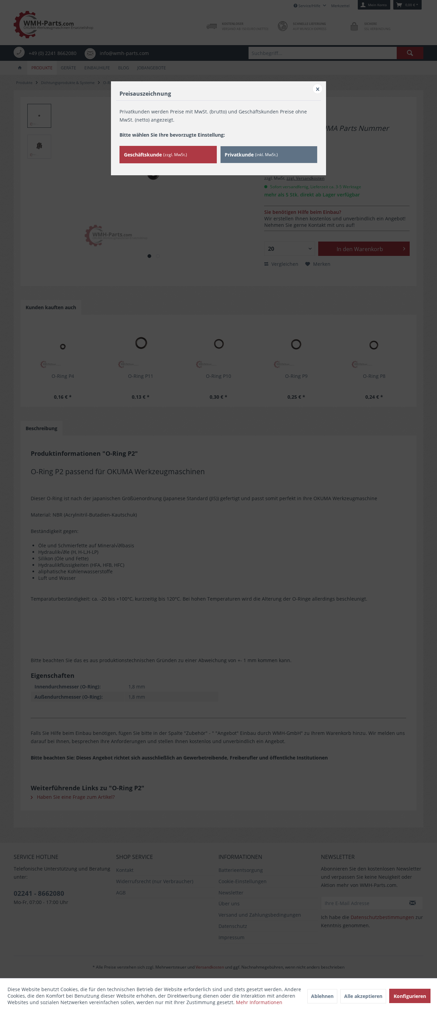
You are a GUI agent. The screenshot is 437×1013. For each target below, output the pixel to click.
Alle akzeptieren (363, 996)
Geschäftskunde (155, 154)
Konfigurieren (410, 996)
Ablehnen (322, 996)
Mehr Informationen (259, 1002)
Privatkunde (251, 154)
